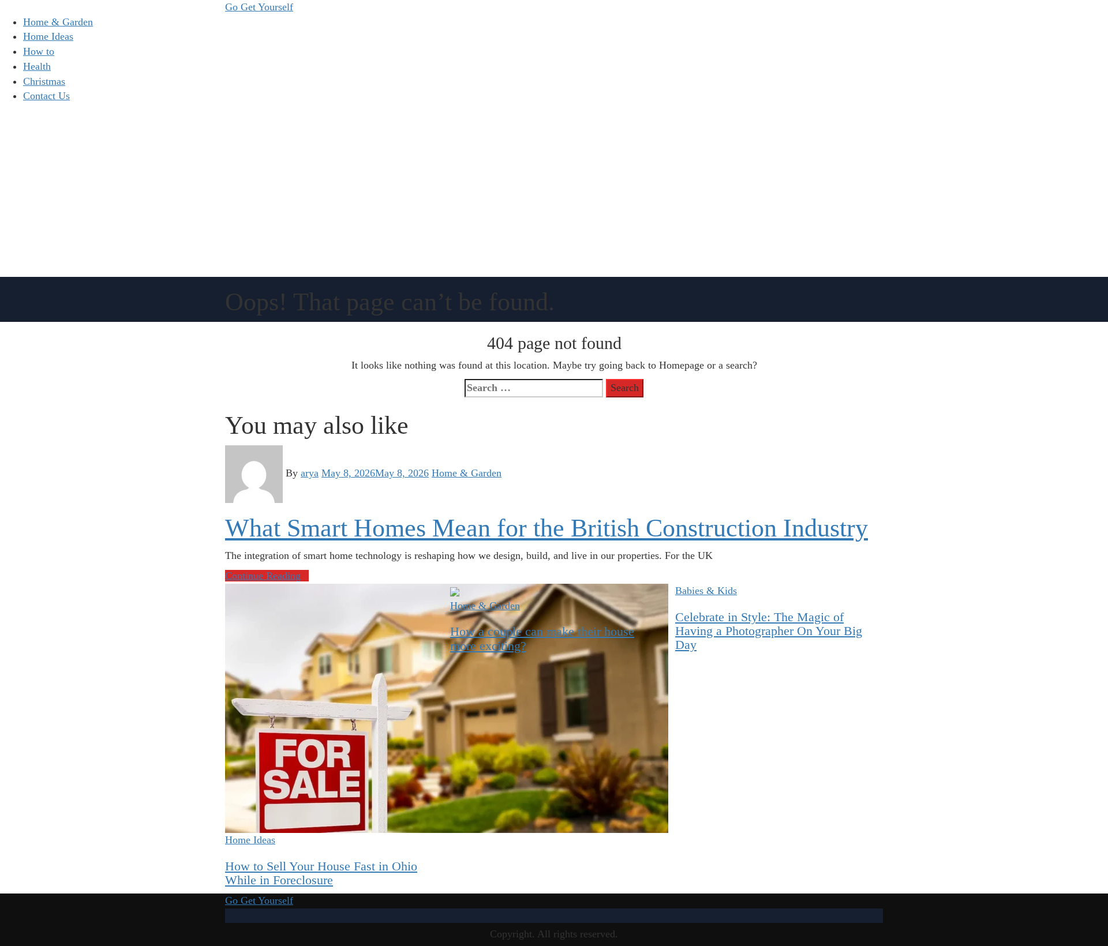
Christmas (44, 81)
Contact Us (46, 96)
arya (310, 473)
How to (38, 51)
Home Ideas (48, 36)
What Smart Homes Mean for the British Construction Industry (546, 528)
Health (37, 66)
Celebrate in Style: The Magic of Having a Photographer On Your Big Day (768, 631)
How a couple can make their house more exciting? (542, 638)
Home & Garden (58, 22)
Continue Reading (263, 575)
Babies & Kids (706, 590)
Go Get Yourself (259, 7)
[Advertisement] (554, 190)
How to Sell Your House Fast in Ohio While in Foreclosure (321, 873)
